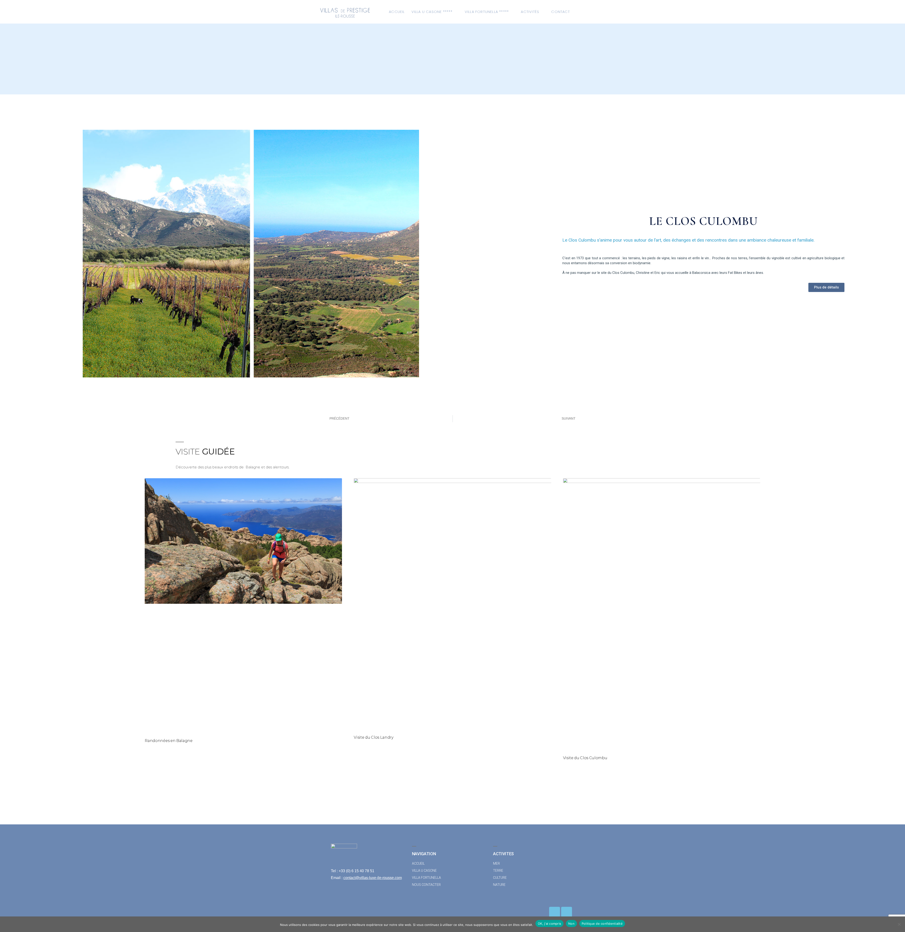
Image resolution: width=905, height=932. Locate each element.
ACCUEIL (397, 11)
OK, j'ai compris (549, 923)
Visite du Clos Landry (373, 737)
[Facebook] (554, 912)
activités (530, 11)
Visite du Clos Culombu (585, 758)
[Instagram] (566, 912)
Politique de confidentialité (602, 923)
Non (571, 923)
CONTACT (560, 11)
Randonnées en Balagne (168, 740)
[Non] (899, 924)
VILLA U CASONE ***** (432, 11)
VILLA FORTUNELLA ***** (487, 11)
